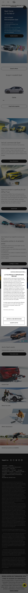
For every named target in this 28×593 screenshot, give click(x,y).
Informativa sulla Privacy (8, 309)
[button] (18, 271)
